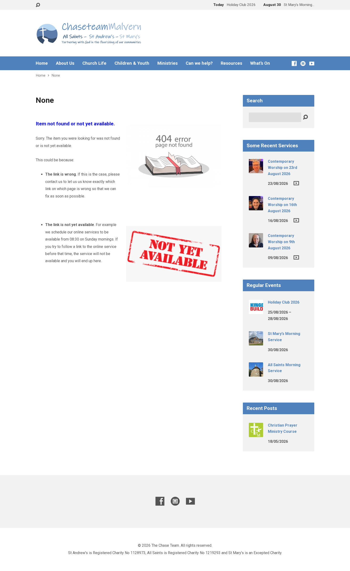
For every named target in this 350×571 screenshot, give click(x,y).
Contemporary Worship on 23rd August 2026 (282, 167)
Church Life (94, 63)
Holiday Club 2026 (283, 302)
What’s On (260, 63)
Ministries (167, 63)
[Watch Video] (296, 183)
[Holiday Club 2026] (256, 311)
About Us (65, 63)
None (55, 75)
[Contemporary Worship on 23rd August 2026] (256, 170)
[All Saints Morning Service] (256, 373)
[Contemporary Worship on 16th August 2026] (256, 207)
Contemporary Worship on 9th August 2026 (281, 241)
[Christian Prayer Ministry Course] (256, 434)
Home (42, 63)
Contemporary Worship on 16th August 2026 (282, 204)
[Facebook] (294, 63)
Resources (231, 63)
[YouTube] (311, 63)
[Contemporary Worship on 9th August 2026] (256, 244)
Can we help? (199, 63)
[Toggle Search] (38, 5)
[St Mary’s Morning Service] (256, 342)
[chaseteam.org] (302, 63)
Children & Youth (132, 63)
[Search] (305, 117)
